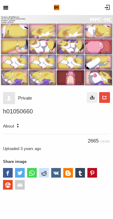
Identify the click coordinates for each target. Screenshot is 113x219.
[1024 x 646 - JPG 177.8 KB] (92, 97)
